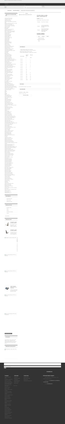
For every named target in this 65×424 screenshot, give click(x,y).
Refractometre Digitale (8, 171)
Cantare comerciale (7, 397)
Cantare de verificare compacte (9, 153)
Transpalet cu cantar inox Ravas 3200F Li (13, 230)
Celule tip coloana (7, 79)
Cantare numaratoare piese (8, 124)
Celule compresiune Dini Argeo (9, 75)
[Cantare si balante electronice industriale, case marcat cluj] (32, 1)
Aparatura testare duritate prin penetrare (10, 147)
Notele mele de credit (27, 378)
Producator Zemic (7, 33)
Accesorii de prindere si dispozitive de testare (11, 142)
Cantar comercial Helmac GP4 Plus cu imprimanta (13, 287)
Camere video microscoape (8, 173)
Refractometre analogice (8, 170)
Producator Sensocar (7, 45)
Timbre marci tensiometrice (8, 69)
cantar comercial (11, 339)
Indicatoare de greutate (8, 32)
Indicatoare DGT (7, 40)
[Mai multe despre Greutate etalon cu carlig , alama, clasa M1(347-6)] (11, 349)
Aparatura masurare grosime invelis (9, 144)
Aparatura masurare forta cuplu (9, 149)
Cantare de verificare (7, 152)
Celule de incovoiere (7, 108)
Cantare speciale (7, 156)
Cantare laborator (7, 416)
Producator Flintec (7, 94)
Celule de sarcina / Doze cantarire (9, 60)
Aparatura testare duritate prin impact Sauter (11, 146)
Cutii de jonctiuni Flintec (8, 100)
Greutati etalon (7, 407)
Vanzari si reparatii (7, 129)
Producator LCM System (8, 57)
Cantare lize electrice (8, 380)
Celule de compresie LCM (8, 115)
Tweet (39, 36)
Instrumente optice (7, 166)
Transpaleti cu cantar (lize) (8, 379)
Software (6, 143)
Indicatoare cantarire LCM (8, 58)
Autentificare (6, 3)
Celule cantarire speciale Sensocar (9, 84)
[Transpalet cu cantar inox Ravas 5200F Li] (7, 224)
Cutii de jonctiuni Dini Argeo (8, 72)
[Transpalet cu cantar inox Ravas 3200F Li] (7, 232)
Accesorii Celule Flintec (8, 96)
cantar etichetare (11, 342)
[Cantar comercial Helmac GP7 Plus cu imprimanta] (11, 255)
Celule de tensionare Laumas (9, 104)
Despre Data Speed (9, 198)
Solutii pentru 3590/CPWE (8, 37)
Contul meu (26, 375)
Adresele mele (26, 379)
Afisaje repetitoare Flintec (8, 55)
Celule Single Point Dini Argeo (9, 71)
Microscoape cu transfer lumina (9, 167)
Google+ (47, 36)
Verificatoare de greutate (8, 192)
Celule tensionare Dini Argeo (8, 77)
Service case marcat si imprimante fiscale (10, 189)
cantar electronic (7, 339)
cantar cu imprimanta (10, 340)
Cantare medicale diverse (8, 126)
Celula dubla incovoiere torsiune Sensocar (10, 86)
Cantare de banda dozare (8, 178)
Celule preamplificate (7, 112)
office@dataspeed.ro (50, 383)
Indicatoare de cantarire (8, 56)
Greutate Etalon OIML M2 (8, 159)
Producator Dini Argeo (8, 35)
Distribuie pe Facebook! (41, 39)
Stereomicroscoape (7, 169)
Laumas (7, 213)
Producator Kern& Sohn (8, 34)
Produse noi (9, 219)
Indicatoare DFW (7, 39)
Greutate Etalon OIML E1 (8, 161)
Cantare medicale (7, 125)
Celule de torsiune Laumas (8, 106)
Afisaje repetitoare (7, 41)
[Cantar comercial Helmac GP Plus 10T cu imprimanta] (11, 314)
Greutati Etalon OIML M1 (8, 158)
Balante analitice (7, 27)
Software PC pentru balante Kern (9, 29)
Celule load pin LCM (7, 120)
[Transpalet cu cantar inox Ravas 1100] (10, 237)
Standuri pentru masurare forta (9, 140)
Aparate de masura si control (9, 138)
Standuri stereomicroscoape (8, 172)
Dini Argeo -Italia (8, 207)
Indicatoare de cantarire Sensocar (9, 46)
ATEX (5, 90)
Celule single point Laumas (8, 102)
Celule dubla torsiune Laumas (9, 107)
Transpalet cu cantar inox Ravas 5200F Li (13, 222)
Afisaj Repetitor (7, 51)
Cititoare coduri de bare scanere (9, 183)
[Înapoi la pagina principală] (6, 10)
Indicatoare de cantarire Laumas (9, 48)
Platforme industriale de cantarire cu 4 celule (11, 23)
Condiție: (38, 18)
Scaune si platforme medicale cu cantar (10, 127)
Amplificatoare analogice (8, 54)
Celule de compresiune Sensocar (9, 85)
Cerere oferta (40, 33)
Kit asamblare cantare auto (8, 81)
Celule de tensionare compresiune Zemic (10, 64)
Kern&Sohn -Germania (9, 211)
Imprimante (6, 181)
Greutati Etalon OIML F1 (8, 163)
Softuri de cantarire (7, 44)
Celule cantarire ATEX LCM (8, 121)
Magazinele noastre (9, 201)
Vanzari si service (7, 190)
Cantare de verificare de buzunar (9, 154)
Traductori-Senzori (7, 176)
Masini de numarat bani (8, 184)
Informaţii (8, 196)
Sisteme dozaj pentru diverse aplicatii (10, 50)
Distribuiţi (43, 36)
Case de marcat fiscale (8, 415)
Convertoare (6, 52)
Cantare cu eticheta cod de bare (9, 130)
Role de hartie (6, 188)
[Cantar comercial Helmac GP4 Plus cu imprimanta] (7, 288)
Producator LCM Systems (8, 114)
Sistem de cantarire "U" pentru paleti (10, 25)
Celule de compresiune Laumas (9, 103)
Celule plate (6, 98)
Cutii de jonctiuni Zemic (8, 63)
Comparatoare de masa (8, 132)
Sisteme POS (6, 182)
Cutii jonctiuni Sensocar (8, 89)
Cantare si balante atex (8, 175)
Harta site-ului (16, 383)
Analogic (6, 91)
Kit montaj (6, 68)
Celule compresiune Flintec (8, 97)
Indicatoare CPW (7, 38)
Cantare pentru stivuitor (8, 20)
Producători (9, 205)
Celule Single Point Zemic (8, 62)
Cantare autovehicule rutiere (8, 18)
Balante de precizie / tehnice (9, 131)
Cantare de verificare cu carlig (9, 155)
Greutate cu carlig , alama (23, 92)
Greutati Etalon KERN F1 (8, 165)
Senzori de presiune (7, 177)
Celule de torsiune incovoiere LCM (9, 119)
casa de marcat (14, 341)
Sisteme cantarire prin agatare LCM (9, 117)
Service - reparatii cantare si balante (10, 31)
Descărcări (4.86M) (25, 95)
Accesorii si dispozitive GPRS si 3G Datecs (11, 187)
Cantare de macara (7, 26)
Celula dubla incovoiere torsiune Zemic (10, 66)
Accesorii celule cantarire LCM (9, 123)
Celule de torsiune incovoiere (9, 67)
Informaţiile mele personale (28, 380)
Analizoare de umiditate (8, 137)
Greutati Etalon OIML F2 (8, 164)
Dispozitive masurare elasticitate (9, 141)
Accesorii (6, 136)
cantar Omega (7, 342)
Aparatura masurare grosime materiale (10, 150)
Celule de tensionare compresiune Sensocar (11, 87)
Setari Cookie (15, 385)
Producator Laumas (7, 101)
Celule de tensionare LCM (8, 118)
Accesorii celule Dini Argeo (8, 74)
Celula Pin (6, 110)
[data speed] (13, 7)
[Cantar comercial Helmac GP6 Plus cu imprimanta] (11, 271)
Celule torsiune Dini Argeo (8, 78)
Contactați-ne (6, 4)
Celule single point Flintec (8, 95)
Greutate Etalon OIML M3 (8, 160)
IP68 (5, 92)
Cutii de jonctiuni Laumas (8, 113)
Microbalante (6, 28)
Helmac (7, 210)
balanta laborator (9, 341)
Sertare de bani (7, 186)
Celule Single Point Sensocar (9, 83)
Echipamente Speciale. (8, 148)
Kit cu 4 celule (7, 80)
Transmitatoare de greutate (8, 49)
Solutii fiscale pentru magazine (9, 179)
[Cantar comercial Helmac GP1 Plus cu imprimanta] (11, 295)
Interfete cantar (7, 43)
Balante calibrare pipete (8, 133)
